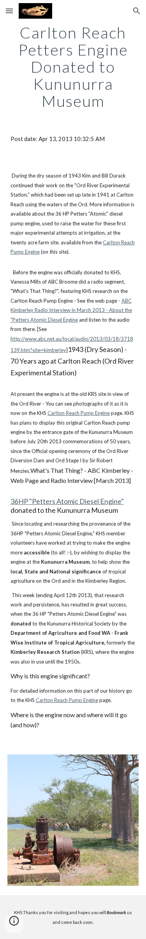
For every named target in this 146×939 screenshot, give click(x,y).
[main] (73, 67)
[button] (9, 10)
